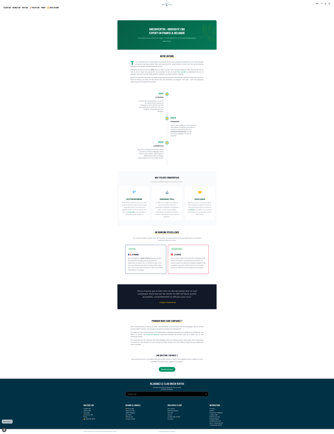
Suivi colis (170, 412)
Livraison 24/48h (130, 419)
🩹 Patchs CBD (130, 408)
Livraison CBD (213, 415)
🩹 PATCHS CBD (88, 415)
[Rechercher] (322, 3)
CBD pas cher (129, 417)
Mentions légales (214, 419)
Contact (170, 415)
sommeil (191, 209)
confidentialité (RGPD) (216, 425)
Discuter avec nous (167, 369)
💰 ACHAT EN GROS (89, 419)
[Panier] (329, 3)
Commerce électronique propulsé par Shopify (105, 431)
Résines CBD (87, 410)
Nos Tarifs (128, 415)
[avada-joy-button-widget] (4, 430)
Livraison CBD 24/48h (174, 417)
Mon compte (171, 408)
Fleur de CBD (181, 72)
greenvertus (91, 431)
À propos (212, 408)
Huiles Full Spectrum (152, 334)
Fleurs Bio (131, 212)
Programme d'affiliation (216, 412)
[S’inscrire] (206, 394)
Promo (85, 417)
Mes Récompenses (173, 410)
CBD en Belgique (130, 412)
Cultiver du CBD (130, 410)
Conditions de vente (215, 421)
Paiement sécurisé (215, 417)
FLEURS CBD (87, 408)
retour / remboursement (216, 423)
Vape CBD (86, 412)
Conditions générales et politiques (167, 431)
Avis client (170, 419)
